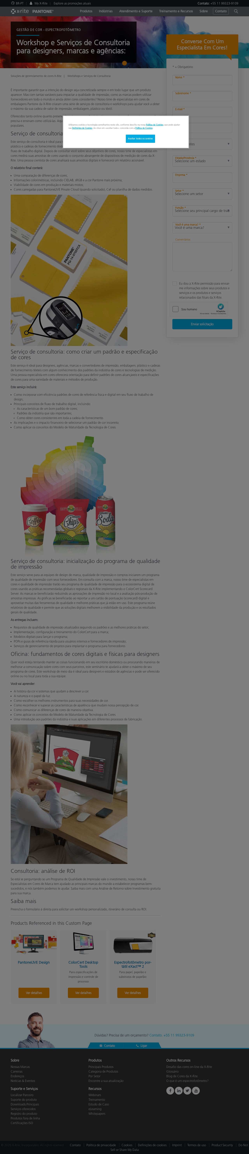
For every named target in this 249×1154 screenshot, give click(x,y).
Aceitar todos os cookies (140, 138)
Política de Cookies (154, 124)
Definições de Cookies (82, 128)
